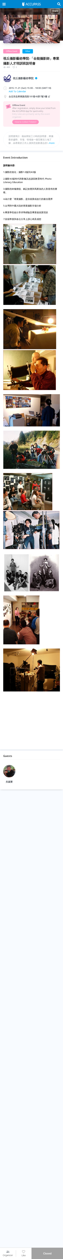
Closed (47, 1253)
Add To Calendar (17, 91)
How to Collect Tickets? (25, 121)
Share (55, 10)
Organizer (8, 1255)
